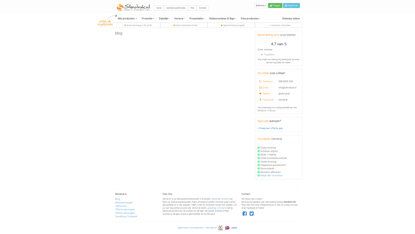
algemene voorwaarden (191, 227)
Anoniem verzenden (281, 25)
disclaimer (211, 227)
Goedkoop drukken (220, 199)
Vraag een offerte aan (270, 128)
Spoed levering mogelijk (234, 25)
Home (158, 8)
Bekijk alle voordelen (271, 175)
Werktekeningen (124, 202)
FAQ (192, 8)
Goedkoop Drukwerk (126, 216)
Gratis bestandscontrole (186, 25)
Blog (117, 199)
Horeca (178, 18)
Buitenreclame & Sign (221, 18)
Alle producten (126, 18)
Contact (202, 8)
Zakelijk (163, 18)
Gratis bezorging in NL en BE (139, 25)
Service (260, 5)
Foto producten (250, 18)
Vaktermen (121, 206)
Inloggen (276, 5)
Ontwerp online (291, 18)
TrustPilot (269, 54)
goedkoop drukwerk (217, 208)
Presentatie (196, 18)
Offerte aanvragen (125, 209)
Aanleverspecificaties (176, 8)
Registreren (292, 5)
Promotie (147, 18)
